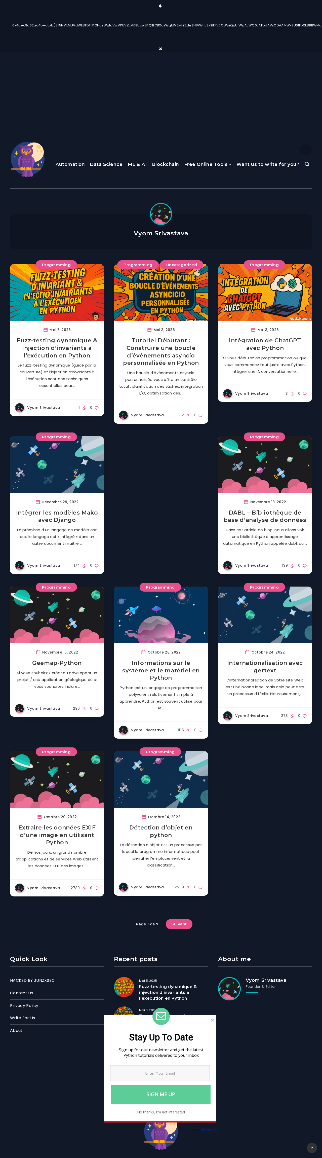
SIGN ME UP (161, 1094)
